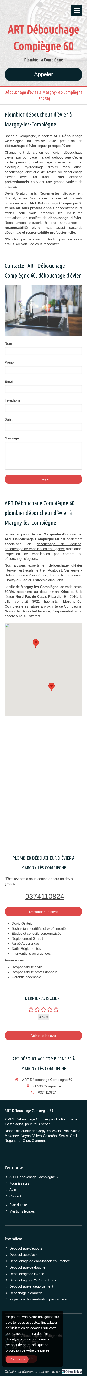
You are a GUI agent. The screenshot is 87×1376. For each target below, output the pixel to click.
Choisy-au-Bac (16, 580)
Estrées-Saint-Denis (48, 580)
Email (9, 381)
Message (12, 438)
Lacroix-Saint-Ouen (32, 575)
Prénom (11, 362)
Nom (8, 344)
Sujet (8, 419)
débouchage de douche (59, 544)
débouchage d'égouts (21, 559)
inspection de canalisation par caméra (39, 554)
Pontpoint (55, 570)
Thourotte (57, 575)
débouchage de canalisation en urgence (35, 549)
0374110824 (44, 896)
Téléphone (12, 400)
